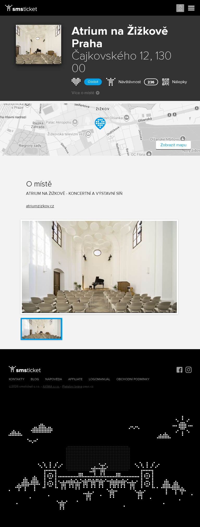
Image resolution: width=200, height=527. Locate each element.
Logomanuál (99, 379)
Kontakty (16, 379)
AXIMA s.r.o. (51, 387)
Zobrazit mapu (173, 145)
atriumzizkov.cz (40, 206)
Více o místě (83, 92)
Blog (35, 379)
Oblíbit (93, 82)
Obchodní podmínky (132, 379)
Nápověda (53, 379)
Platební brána (72, 387)
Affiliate (75, 379)
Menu (191, 8)
